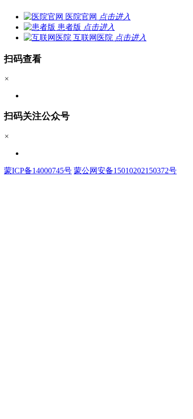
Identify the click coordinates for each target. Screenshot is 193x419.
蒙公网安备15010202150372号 (125, 170)
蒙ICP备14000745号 (38, 170)
